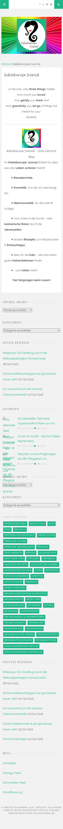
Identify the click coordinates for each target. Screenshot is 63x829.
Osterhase (34, 605)
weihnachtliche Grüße (19, 634)
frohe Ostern (46, 535)
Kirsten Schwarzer (16, 576)
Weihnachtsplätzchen (18, 640)
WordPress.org (12, 792)
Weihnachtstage (46, 640)
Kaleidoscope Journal (44, 564)
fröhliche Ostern (15, 541)
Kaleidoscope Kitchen (17, 570)
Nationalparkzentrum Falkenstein (25, 593)
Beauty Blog (37, 523)
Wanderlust (36, 622)
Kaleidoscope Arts (15, 564)
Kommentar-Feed (14, 782)
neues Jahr (33, 599)
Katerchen (52, 570)
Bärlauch (20, 529)
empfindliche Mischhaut (19, 535)
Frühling (42, 547)
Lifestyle (37, 576)
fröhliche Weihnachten (19, 547)
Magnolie (31, 582)
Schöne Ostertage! (15, 739)
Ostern (48, 605)
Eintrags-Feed (12, 773)
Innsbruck (49, 558)
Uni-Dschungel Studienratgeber (24, 617)
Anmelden (9, 763)
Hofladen (33, 558)
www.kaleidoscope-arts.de (21, 646)
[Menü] (4, 4)
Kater (38, 570)
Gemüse (30, 553)
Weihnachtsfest (47, 634)
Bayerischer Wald (15, 523)
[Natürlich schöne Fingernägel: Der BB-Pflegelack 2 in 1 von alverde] (9, 583)
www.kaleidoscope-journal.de (23, 652)
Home (5, 64)
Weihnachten (34, 628)
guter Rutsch (47, 553)
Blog (51, 523)
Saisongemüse (29, 611)
